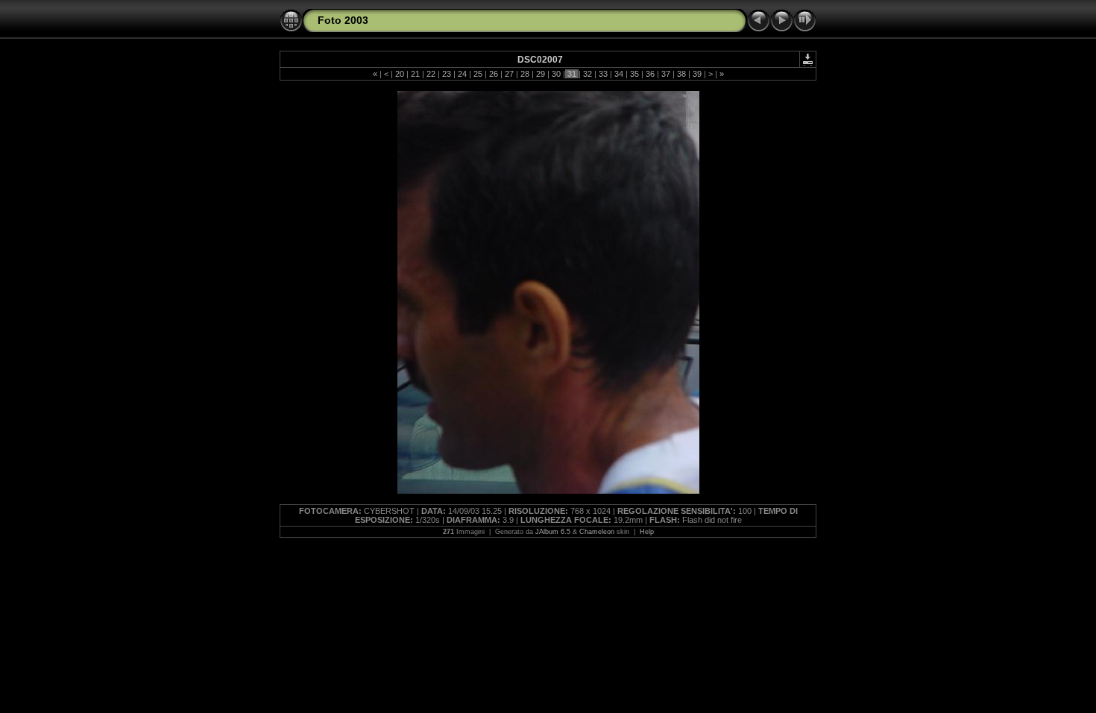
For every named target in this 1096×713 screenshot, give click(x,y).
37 (666, 73)
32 (587, 73)
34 (619, 73)
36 (650, 73)
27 (509, 73)
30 (556, 73)
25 (478, 73)
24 (462, 73)
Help (647, 531)
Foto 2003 (343, 20)
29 (540, 73)
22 (431, 73)
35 (634, 73)
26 (493, 73)
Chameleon (596, 531)
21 (415, 73)
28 (525, 73)
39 (697, 73)
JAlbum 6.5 (552, 531)
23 (446, 73)
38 (681, 73)
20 (399, 73)
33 (603, 73)
